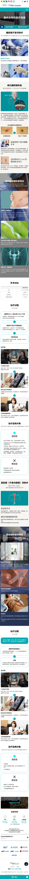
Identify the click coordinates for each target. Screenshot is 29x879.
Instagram (9, 1)
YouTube (11, 1)
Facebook (6, 1)
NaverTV (14, 1)
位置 (18, 866)
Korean (22, 1)
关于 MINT (12, 866)
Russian (25, 1)
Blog (4, 1)
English (27, 1)
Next (7, 5)
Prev (1, 5)
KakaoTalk (1, 1)
